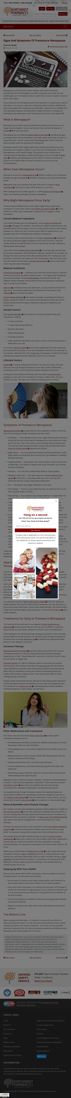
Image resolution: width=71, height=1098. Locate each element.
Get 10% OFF (35, 530)
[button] (4, 1095)
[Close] (56, 501)
